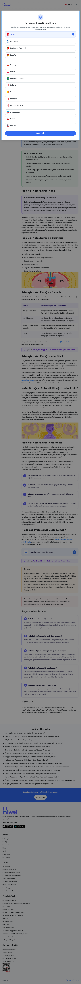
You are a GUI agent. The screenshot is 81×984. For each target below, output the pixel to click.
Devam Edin (40, 133)
